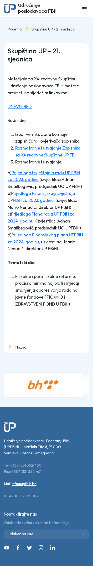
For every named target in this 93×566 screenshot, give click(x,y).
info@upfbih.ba (24, 483)
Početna (15, 29)
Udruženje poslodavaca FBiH (38, 8)
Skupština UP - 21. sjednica (53, 29)
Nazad (20, 347)
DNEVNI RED (20, 106)
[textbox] (47, 533)
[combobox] (46, 534)
